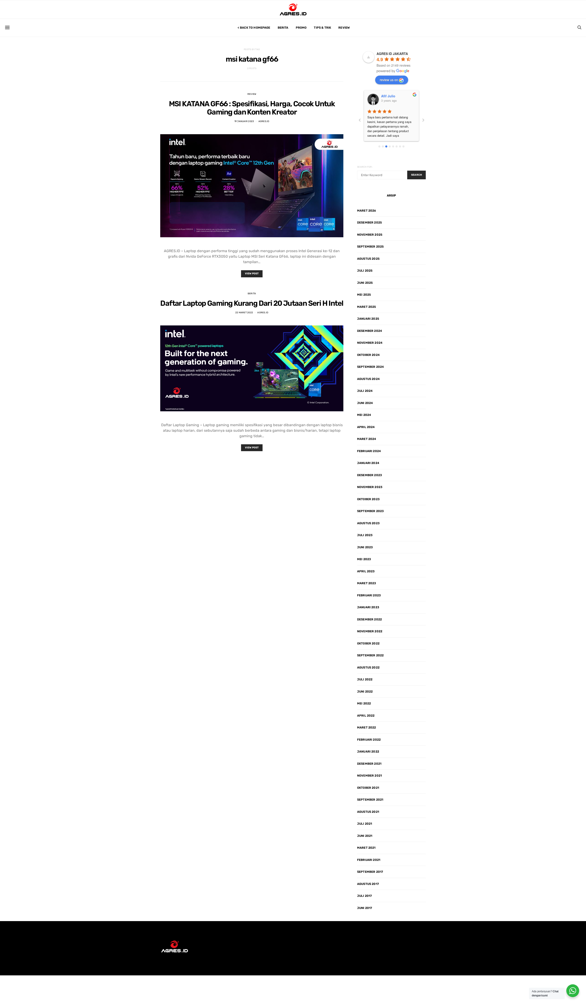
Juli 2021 (364, 823)
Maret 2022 (366, 727)
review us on (389, 79)
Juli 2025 (364, 270)
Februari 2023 (369, 595)
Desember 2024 (369, 331)
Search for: (365, 167)
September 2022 (370, 655)
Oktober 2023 (368, 499)
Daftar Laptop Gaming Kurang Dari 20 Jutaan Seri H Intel (251, 303)
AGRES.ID (263, 121)
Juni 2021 (364, 836)
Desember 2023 (369, 475)
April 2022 (366, 715)
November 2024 (370, 342)
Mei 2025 (364, 294)
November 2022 (369, 631)
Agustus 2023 (368, 523)
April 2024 (366, 427)
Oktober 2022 (368, 643)
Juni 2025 (365, 282)
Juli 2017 (364, 896)
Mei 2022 (364, 703)
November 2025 (369, 234)
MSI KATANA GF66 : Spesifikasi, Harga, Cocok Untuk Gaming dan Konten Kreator (252, 107)
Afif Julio (388, 96)
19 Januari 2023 (244, 121)
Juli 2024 (365, 391)
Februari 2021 (368, 860)
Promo (301, 27)
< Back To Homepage (254, 27)
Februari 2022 (369, 739)
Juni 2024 (365, 403)
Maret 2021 (366, 847)
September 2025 (370, 246)
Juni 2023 (365, 547)
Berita (283, 27)
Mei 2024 (364, 415)
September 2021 (370, 799)
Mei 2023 (364, 559)
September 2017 (370, 871)
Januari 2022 (368, 751)
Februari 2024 (369, 451)
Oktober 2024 (368, 355)
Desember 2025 (369, 222)
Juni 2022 (365, 691)
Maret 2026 (366, 210)
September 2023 (370, 511)
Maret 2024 (366, 439)
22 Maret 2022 (244, 312)
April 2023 (366, 571)
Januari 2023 (368, 607)
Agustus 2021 (368, 811)
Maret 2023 (366, 583)
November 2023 (369, 487)
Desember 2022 (369, 619)
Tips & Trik (322, 27)
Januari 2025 (368, 318)
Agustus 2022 (368, 667)
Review (344, 27)
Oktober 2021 (368, 787)
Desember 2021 (369, 763)
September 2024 (370, 366)
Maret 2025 (366, 306)
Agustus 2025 (368, 258)
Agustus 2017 (368, 884)
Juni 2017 (364, 908)
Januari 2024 (368, 463)
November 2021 (369, 775)
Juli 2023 (364, 535)
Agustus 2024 (368, 379)
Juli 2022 (364, 679)
